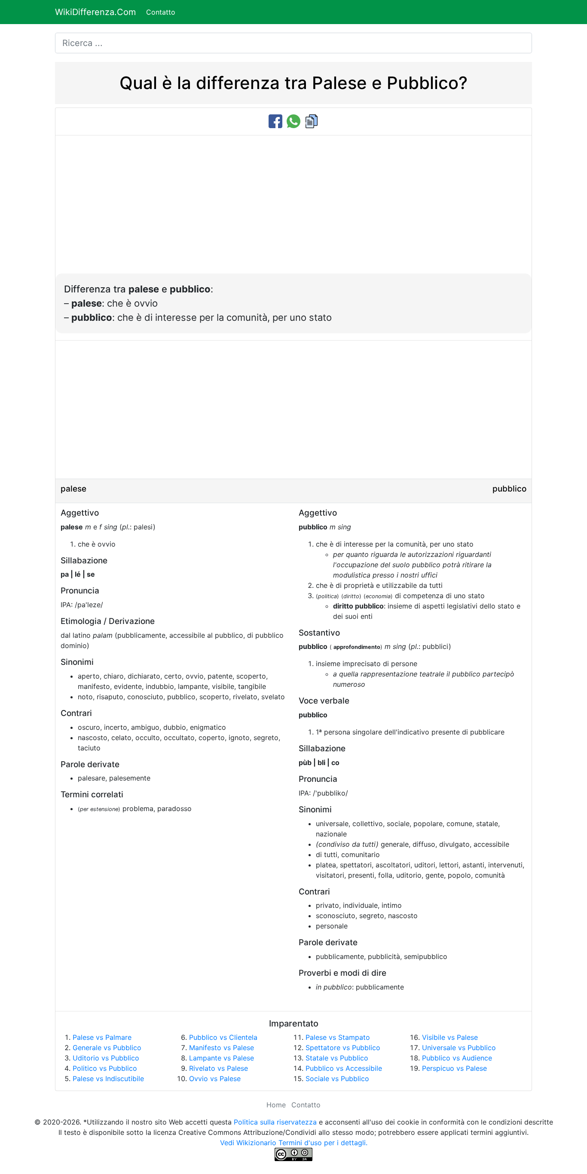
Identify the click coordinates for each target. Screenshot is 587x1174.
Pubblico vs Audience (457, 1058)
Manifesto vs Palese (221, 1047)
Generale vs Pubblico (107, 1047)
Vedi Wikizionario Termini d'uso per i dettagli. (293, 1142)
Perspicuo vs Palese (454, 1068)
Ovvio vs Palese (215, 1078)
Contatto (160, 12)
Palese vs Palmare (102, 1037)
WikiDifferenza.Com (95, 12)
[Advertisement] (293, 209)
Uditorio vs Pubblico (106, 1058)
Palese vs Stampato (338, 1037)
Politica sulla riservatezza (275, 1122)
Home (276, 1104)
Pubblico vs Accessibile (344, 1068)
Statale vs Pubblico (337, 1058)
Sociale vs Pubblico (337, 1078)
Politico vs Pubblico (105, 1068)
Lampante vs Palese (221, 1058)
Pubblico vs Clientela (223, 1037)
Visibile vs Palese (450, 1037)
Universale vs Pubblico (459, 1047)
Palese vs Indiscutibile (108, 1078)
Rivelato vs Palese (218, 1068)
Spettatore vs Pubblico (343, 1047)
